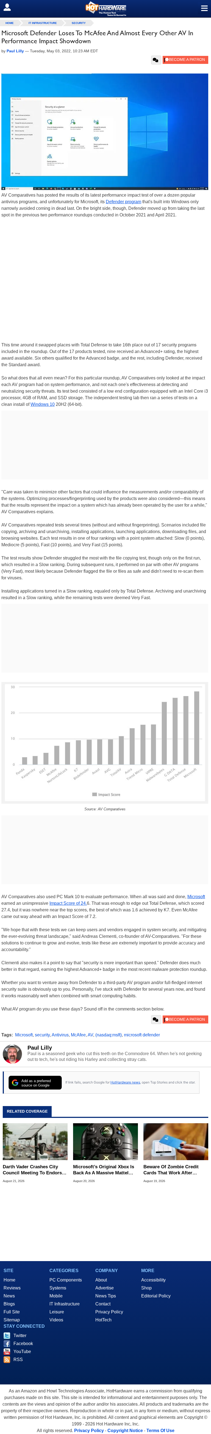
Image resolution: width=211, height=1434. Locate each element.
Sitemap (12, 1320)
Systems (57, 1288)
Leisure (56, 1312)
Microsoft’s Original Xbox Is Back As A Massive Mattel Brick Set (103, 1170)
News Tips (105, 1296)
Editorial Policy (156, 1296)
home (9, 23)
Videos (56, 1320)
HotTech (103, 1320)
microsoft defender (142, 1035)
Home (9, 1280)
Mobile (56, 1296)
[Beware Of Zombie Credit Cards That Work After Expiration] (175, 1141)
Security (79, 23)
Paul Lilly (39, 1048)
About (101, 1280)
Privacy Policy (109, 1312)
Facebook (23, 1343)
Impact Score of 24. (68, 903)
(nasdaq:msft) (108, 1035)
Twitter (19, 1335)
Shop (146, 1288)
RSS (18, 1359)
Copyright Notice (125, 1430)
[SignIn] (10, 7)
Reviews (12, 1288)
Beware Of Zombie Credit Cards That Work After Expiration (171, 1170)
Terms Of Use (160, 1430)
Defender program (123, 201)
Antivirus (60, 1035)
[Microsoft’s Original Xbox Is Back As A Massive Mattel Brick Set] (105, 1141)
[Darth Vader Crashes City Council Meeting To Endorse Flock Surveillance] (35, 1141)
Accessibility (153, 1280)
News (9, 1296)
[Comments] (156, 60)
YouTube (22, 1351)
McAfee (78, 1035)
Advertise (104, 1288)
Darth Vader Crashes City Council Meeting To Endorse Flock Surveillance (33, 1170)
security (42, 1035)
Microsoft (196, 896)
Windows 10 (42, 404)
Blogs (9, 1304)
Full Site (12, 1312)
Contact (102, 1304)
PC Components (65, 1280)
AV (90, 1035)
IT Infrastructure (43, 23)
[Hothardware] (105, 8)
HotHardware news (125, 1082)
